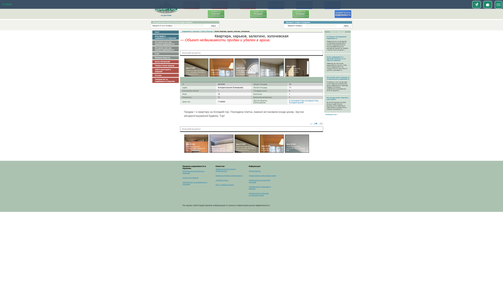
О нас (157, 54)
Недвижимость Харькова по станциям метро (259, 194)
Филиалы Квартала (162, 58)
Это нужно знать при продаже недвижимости (164, 43)
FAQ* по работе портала (225, 185)
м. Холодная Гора (296, 101)
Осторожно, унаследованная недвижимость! (336, 37)
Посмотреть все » (331, 114)
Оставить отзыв (222, 180)
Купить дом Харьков (190, 178)
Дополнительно (255, 171)
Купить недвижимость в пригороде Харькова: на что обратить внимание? (336, 58)
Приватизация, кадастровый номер (262, 176)
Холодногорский (296, 103)
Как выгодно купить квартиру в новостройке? (337, 98)
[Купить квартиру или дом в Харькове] (476, 4)
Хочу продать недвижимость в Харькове (165, 37)
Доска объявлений (162, 62)
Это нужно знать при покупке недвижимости (164, 49)
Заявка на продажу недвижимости (229, 176)
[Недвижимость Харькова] (7, 5)
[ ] (310, 124)
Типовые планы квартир (164, 66)
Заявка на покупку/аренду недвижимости (226, 170)
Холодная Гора (311, 101)
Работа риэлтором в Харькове (163, 70)
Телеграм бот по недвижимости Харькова (165, 80)
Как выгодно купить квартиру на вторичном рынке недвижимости (338, 78)
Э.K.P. (157, 32)
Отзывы (158, 75)
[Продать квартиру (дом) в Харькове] (487, 4)
